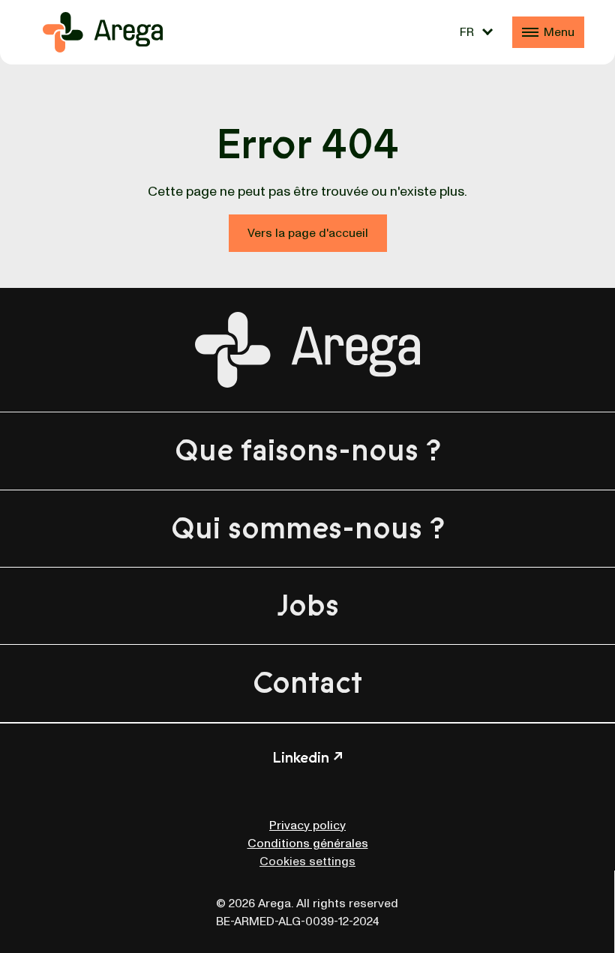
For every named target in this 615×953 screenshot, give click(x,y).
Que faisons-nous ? (308, 450)
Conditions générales (308, 844)
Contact (307, 683)
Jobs (308, 606)
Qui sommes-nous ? (308, 528)
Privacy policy (307, 826)
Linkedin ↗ (307, 758)
